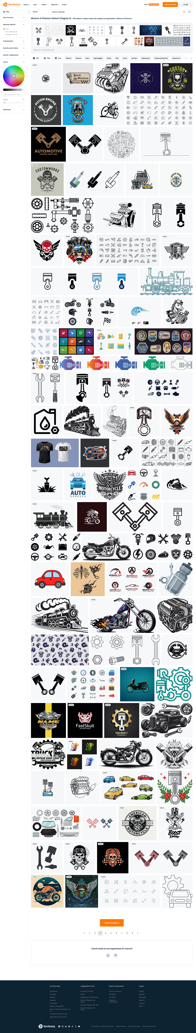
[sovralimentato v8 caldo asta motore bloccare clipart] (119, 215)
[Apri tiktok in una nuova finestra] (72, 1026)
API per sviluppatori (57, 1006)
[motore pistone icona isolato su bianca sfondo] (125, 453)
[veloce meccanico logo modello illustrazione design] (82, 754)
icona (125, 58)
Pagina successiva (111, 923)
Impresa (53, 1000)
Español (141, 994)
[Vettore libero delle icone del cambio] (41, 363)
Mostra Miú (172, 41)
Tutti (7, 29)
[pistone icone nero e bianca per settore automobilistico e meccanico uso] (169, 215)
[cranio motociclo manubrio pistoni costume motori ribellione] (177, 78)
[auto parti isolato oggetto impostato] (92, 684)
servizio (134, 58)
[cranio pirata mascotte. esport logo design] (81, 891)
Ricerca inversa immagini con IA (60, 1010)
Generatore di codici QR (58, 1017)
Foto (35, 5)
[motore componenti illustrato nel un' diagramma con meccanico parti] (48, 787)
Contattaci (112, 994)
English (141, 991)
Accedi (185, 4)
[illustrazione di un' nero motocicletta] (137, 684)
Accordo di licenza (87, 991)
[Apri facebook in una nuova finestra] (59, 1026)
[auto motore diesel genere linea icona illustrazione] (83, 787)
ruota (109, 58)
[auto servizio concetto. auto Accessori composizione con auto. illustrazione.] (78, 484)
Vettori (25, 5)
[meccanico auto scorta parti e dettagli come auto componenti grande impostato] (56, 823)
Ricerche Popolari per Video (88, 1009)
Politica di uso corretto (149, 1026)
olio (117, 58)
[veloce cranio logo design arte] (85, 720)
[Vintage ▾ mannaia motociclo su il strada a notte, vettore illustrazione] (47, 891)
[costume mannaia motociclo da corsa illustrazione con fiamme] (123, 615)
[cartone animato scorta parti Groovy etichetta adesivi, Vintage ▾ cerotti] (164, 341)
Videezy (52, 997)
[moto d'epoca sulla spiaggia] (79, 250)
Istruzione (53, 1003)
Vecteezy (53, 994)
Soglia (5, 99)
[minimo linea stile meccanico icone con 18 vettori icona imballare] (130, 891)
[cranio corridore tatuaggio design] (112, 857)
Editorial (54, 5)
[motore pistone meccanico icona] (82, 388)
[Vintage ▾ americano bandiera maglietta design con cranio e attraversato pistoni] (55, 453)
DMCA (83, 994)
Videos (44, 5)
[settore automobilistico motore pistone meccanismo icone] (126, 363)
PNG (48, 58)
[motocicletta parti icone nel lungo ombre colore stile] (76, 341)
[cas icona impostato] (128, 787)
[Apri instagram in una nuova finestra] (62, 1026)
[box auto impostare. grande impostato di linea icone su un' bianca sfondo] (46, 312)
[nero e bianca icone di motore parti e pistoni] (116, 388)
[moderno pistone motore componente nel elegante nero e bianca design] (55, 363)
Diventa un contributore (113, 1001)
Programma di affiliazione (89, 997)
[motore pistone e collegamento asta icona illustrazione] (48, 684)
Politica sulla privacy (134, 1026)
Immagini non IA (11, 34)
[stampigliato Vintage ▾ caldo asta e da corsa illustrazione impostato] (88, 579)
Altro (140, 1006)
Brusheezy (53, 991)
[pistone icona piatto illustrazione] (99, 823)
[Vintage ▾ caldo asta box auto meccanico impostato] (167, 720)
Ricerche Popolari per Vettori (88, 1001)
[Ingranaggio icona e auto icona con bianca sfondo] (177, 891)
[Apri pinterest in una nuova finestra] (69, 1026)
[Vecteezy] (11, 4)
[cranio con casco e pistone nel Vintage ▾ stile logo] (47, 179)
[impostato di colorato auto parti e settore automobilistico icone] (144, 484)
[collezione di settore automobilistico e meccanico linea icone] (44, 341)
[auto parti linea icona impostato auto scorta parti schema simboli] (167, 453)
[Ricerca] (184, 12)
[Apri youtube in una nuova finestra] (79, 1026)
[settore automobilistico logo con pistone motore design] (48, 144)
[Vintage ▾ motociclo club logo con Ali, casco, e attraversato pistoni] (109, 484)
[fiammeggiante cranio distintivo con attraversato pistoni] (174, 754)
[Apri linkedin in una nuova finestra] (66, 1026)
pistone (78, 58)
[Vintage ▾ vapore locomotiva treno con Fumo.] (177, 484)
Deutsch (142, 1000)
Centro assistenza (115, 991)
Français (142, 1003)
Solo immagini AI (11, 32)
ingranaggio (98, 58)
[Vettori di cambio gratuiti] (114, 341)
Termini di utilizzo (121, 1026)
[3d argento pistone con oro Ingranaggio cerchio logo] (121, 720)
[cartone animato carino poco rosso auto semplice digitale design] (50, 579)
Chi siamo (112, 997)
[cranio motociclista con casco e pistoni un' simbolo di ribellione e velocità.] (79, 857)
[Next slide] (189, 58)
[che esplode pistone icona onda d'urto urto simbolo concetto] (47, 484)
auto (87, 58)
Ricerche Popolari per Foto (90, 1005)
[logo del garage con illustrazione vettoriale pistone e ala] (177, 250)
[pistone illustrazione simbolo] (84, 281)
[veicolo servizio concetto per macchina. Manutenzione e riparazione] (142, 179)
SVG (37, 58)
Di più (64, 5)
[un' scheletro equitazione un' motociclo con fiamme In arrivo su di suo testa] (92, 517)
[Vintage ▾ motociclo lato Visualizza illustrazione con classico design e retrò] (126, 754)
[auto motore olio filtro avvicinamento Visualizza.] (176, 579)
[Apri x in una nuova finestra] (76, 1026)
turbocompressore (161, 58)
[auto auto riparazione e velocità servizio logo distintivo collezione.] (131, 579)
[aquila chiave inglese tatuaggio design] (177, 421)
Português (142, 997)
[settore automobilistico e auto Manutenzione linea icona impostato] (127, 250)
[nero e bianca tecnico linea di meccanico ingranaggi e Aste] (62, 215)
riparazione (146, 58)
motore (68, 58)
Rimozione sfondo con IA (58, 1014)
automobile (176, 58)
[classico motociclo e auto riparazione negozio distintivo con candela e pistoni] (176, 179)
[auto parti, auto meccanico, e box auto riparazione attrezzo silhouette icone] (163, 547)
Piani (146, 4)
